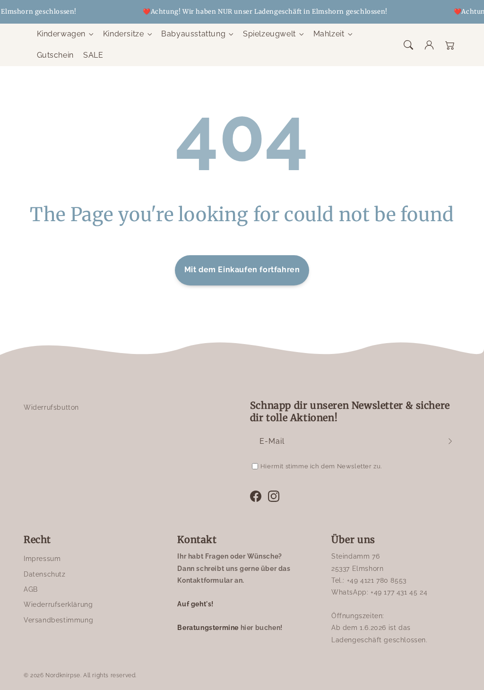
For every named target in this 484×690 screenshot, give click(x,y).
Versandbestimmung (58, 620)
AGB (31, 589)
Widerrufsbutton (51, 407)
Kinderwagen (61, 33)
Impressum (42, 558)
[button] (408, 44)
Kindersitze (123, 33)
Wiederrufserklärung (58, 604)
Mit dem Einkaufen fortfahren (242, 269)
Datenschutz (45, 574)
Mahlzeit (329, 33)
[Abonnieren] (450, 441)
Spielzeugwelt (269, 33)
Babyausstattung (193, 33)
